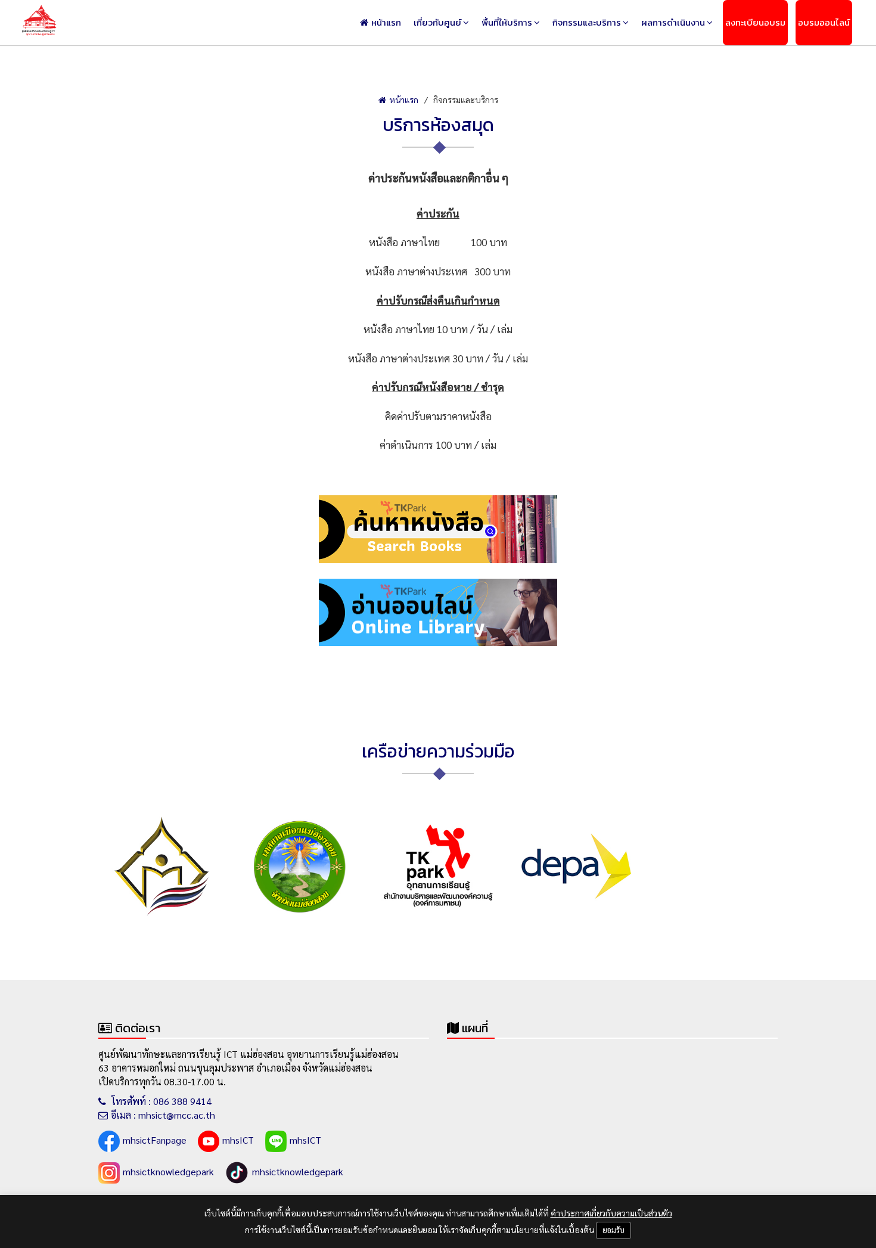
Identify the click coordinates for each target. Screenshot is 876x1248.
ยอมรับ (613, 1230)
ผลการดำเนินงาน (673, 22)
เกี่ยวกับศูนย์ (437, 22)
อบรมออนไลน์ (824, 22)
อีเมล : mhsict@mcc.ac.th (163, 1115)
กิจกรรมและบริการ (586, 22)
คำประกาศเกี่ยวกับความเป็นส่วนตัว (611, 1212)
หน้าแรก (386, 22)
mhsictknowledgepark (168, 1171)
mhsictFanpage (155, 1140)
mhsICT (238, 1140)
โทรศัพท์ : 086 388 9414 (160, 1101)
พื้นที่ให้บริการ (507, 22)
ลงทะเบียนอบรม (755, 22)
